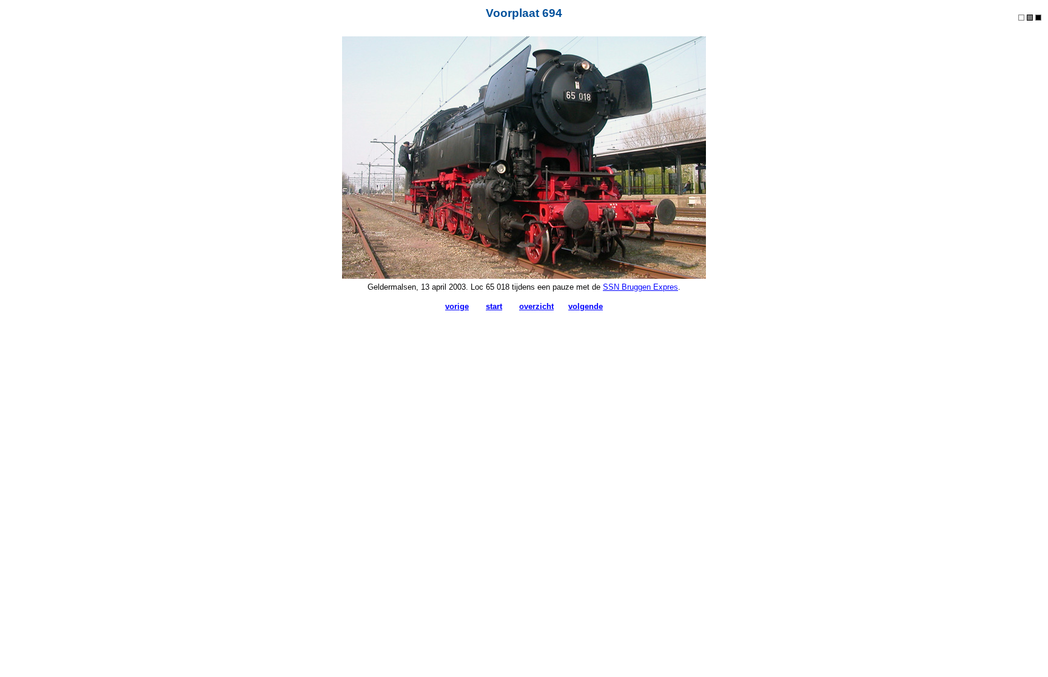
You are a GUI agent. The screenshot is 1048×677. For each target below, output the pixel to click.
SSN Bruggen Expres (640, 287)
